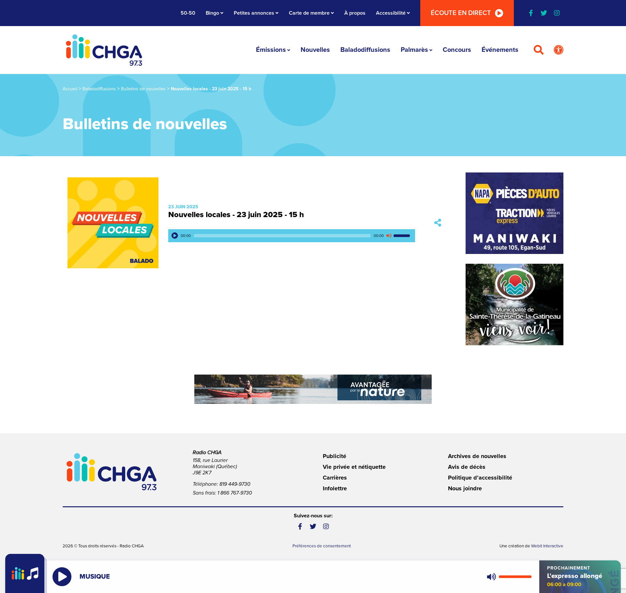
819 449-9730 (234, 484)
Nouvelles (315, 50)
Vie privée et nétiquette (354, 466)
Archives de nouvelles (477, 456)
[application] (291, 235)
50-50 (188, 13)
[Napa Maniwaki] (514, 213)
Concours (457, 50)
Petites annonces (254, 13)
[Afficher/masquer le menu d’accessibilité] (558, 50)
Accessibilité (391, 13)
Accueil (70, 89)
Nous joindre (465, 488)
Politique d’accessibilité (480, 477)
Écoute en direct (461, 13)
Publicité (334, 456)
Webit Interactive (547, 546)
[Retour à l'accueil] (104, 50)
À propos (354, 13)
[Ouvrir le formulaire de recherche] (539, 50)
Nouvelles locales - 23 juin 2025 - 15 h (236, 214)
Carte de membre (309, 13)
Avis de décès (466, 466)
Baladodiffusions (365, 50)
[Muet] (388, 235)
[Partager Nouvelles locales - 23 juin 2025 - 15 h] (437, 223)
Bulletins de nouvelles (143, 89)
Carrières (335, 477)
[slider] (403, 236)
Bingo (212, 13)
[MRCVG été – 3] (313, 389)
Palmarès (414, 50)
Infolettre (335, 488)
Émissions (271, 50)
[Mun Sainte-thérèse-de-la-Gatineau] (514, 304)
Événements (500, 50)
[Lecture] (174, 235)
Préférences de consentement (321, 546)
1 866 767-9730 (234, 493)
